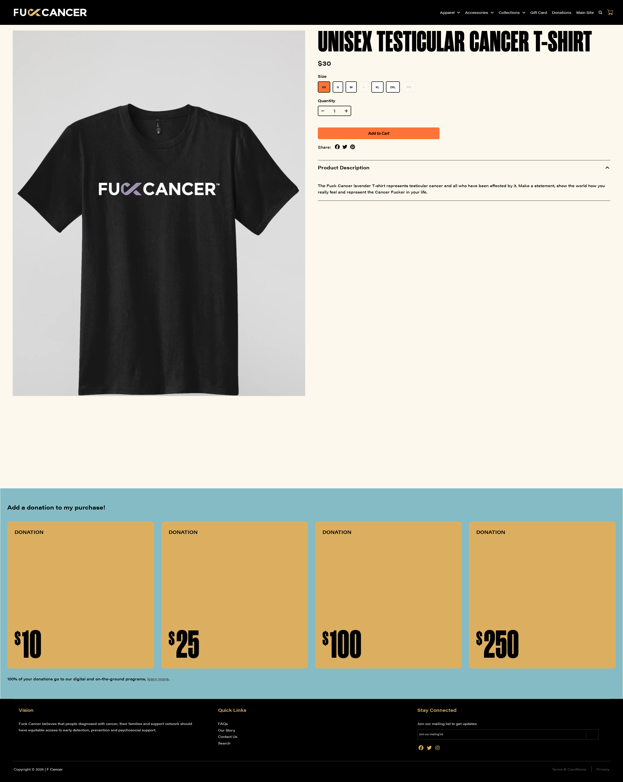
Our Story (226, 730)
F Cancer (55, 769)
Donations (561, 12)
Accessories (476, 12)
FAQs (223, 723)
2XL (393, 87)
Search (224, 743)
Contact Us (227, 736)
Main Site (585, 12)
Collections (509, 12)
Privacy (602, 769)
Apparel (447, 12)
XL (377, 87)
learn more (158, 679)
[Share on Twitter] (344, 147)
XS (324, 87)
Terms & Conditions (569, 769)
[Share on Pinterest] (352, 147)
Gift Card (538, 12)
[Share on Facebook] (337, 147)
